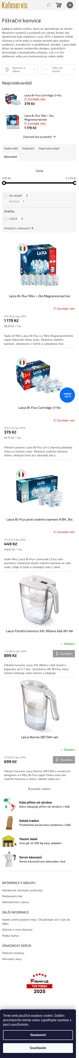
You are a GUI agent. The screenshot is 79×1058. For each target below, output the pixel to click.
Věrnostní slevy (12, 959)
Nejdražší (28, 148)
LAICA (16, 218)
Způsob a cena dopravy (17, 929)
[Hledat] (49, 5)
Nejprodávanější (49, 148)
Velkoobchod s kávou (15, 902)
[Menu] (70, 5)
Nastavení (38, 1035)
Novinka (16, 201)
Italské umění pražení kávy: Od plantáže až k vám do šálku (36, 921)
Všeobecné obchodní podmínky (22, 890)
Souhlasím (38, 1048)
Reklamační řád (12, 896)
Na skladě (18, 195)
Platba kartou (10, 935)
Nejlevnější (11, 148)
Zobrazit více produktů (37, 136)
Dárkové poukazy (13, 953)
